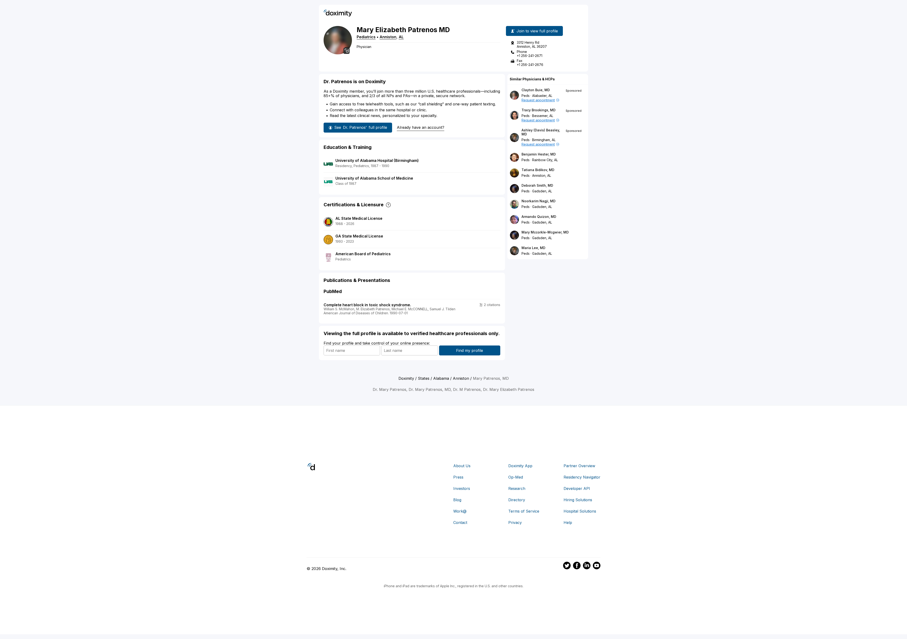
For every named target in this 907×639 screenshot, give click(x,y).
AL (401, 37)
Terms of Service (523, 511)
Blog (457, 499)
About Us (462, 465)
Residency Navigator (582, 477)
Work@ (459, 511)
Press (458, 477)
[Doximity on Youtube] (596, 566)
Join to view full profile (537, 31)
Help (568, 522)
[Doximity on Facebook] (577, 566)
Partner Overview (579, 465)
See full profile (360, 127)
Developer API (577, 488)
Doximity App (520, 465)
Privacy (515, 522)
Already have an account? (420, 127)
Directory (516, 499)
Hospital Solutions (580, 511)
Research (516, 488)
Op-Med (515, 477)
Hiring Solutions (578, 499)
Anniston (388, 37)
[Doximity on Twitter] (567, 566)
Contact (460, 522)
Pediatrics (366, 37)
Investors (461, 488)
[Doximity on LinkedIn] (586, 566)
